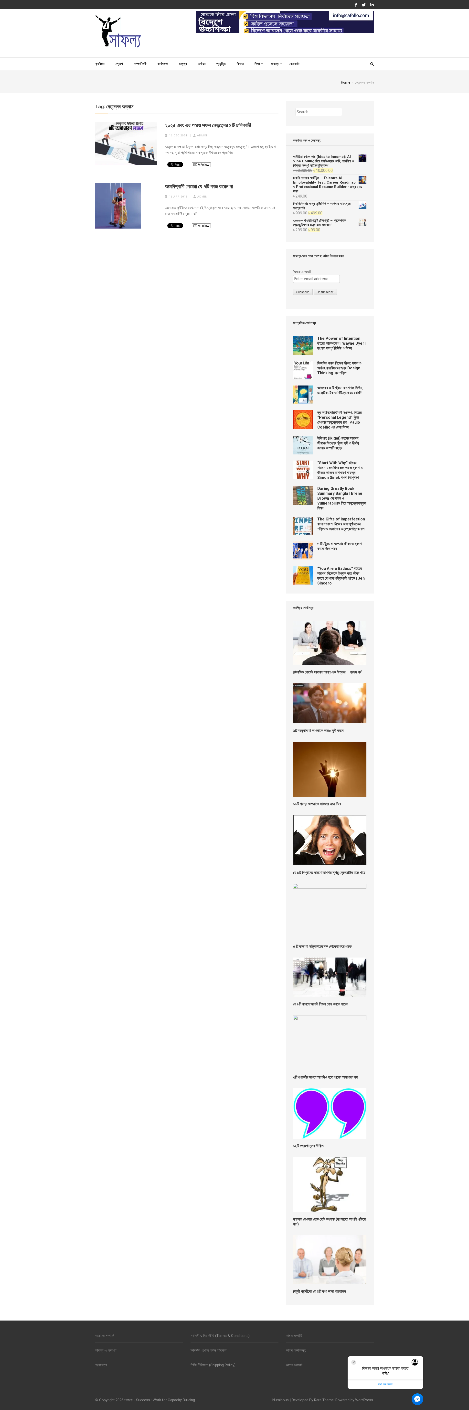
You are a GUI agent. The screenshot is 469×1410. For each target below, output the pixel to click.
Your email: (302, 272)
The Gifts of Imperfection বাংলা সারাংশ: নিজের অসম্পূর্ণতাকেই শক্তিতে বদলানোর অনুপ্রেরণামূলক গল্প (341, 524)
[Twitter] (364, 5)
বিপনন (240, 64)
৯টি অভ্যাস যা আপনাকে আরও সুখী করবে (318, 730)
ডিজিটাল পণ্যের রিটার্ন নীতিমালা (209, 1350)
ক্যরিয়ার (100, 64)
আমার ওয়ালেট (294, 1365)
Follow (204, 164)
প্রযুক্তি (221, 64)
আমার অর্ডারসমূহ (296, 1350)
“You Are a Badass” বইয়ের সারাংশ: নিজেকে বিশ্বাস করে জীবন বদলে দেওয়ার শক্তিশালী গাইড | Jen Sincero (341, 575)
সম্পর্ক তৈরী (140, 64)
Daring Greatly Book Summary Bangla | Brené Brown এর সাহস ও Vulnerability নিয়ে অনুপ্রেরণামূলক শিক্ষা (341, 498)
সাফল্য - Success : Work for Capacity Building (159, 1400)
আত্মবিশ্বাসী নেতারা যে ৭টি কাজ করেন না (199, 186)
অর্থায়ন (201, 64)
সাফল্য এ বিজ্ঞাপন (106, 1350)
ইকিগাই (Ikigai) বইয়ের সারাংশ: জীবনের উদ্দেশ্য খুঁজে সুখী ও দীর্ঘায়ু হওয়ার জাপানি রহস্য (338, 443)
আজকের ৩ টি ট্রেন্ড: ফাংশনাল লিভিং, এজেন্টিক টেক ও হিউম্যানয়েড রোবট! (340, 390)
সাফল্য (274, 64)
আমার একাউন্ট (294, 1335)
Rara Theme (324, 1400)
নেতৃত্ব (183, 64)
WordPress (364, 1400)
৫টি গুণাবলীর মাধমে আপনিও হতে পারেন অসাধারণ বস (325, 1077)
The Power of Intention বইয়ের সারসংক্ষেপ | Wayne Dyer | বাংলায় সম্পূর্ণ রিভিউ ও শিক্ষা (341, 343)
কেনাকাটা (294, 64)
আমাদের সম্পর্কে (104, 1335)
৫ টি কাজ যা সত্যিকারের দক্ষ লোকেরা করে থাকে (322, 946)
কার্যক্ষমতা (163, 64)
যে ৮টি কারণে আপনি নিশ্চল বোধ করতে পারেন (320, 1004)
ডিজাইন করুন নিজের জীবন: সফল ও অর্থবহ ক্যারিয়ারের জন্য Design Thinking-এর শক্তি (339, 368)
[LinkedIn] (372, 5)
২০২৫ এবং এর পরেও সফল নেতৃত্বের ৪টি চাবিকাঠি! (208, 125)
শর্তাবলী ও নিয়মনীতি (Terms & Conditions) (220, 1335)
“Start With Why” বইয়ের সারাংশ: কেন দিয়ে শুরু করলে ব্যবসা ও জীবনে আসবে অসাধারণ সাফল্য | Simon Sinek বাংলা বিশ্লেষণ (340, 470)
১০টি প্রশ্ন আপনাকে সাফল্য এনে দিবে (317, 804)
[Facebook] (356, 5)
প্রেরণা (119, 64)
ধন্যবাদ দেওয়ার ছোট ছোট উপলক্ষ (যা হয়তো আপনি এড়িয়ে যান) (329, 1221)
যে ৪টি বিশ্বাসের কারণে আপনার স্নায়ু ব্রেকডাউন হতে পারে (329, 872)
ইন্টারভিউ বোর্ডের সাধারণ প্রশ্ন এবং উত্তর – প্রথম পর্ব (327, 672)
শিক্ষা (257, 64)
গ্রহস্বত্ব (101, 1365)
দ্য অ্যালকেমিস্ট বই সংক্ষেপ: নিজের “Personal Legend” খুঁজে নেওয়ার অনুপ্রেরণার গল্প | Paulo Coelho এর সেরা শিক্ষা (339, 420)
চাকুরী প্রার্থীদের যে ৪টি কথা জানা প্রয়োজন (319, 1291)
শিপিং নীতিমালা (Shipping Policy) (213, 1365)
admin (202, 135)
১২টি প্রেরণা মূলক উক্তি (308, 1146)
